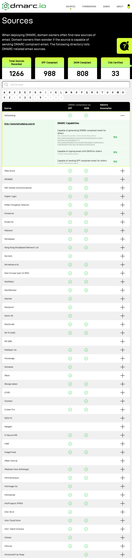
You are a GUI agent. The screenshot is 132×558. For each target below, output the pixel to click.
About (120, 6)
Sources (70, 6)
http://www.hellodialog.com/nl (19, 124)
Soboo (106, 6)
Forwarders (89, 6)
